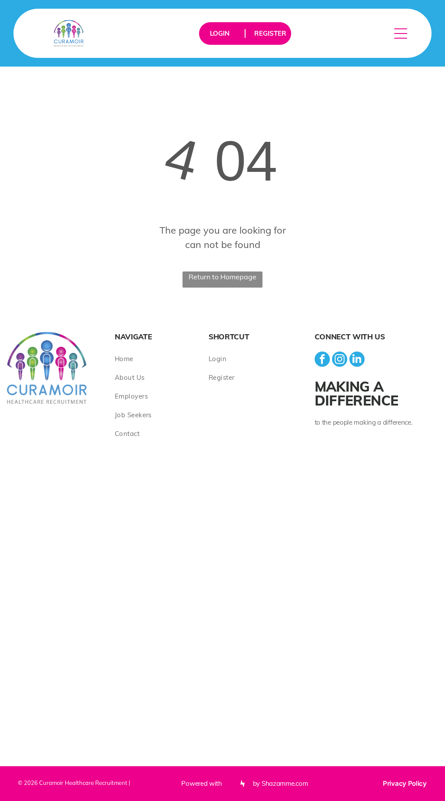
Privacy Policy (405, 783)
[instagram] (339, 360)
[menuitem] (162, 358)
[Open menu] (400, 33)
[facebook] (322, 360)
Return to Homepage (222, 276)
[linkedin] (357, 360)
